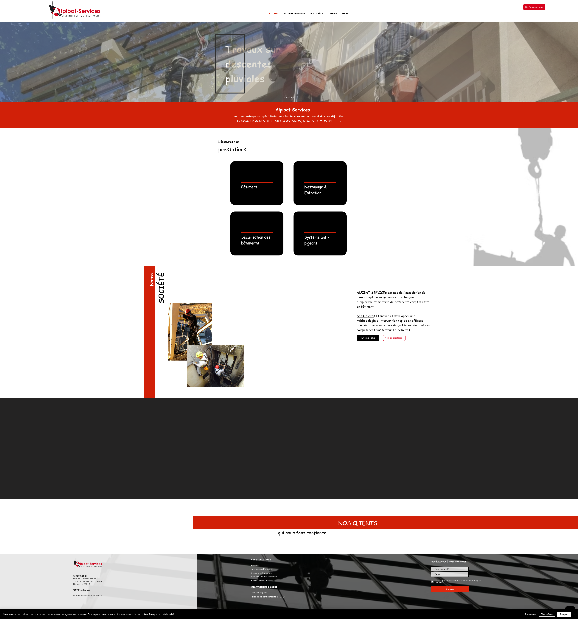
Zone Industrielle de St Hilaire (87, 542)
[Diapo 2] (286, 97)
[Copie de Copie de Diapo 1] (293, 97)
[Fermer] (574, 614)
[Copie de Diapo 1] (291, 97)
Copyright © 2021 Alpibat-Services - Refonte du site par (346, 575)
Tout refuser (547, 614)
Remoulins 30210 (81, 545)
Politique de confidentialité (161, 614)
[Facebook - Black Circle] (45, 575)
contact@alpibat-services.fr (89, 557)
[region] (256, 183)
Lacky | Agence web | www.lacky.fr (390, 575)
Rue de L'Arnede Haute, (84, 540)
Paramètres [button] (530, 614)
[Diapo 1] (284, 97)
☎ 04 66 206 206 (81, 551)
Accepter (564, 614)
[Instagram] (49, 575)
